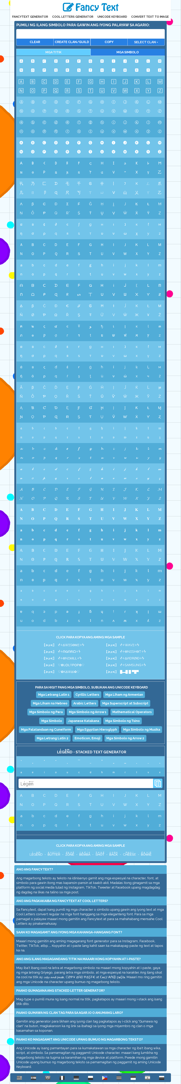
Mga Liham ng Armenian (124, 694)
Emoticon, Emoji (87, 738)
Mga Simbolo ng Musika (141, 729)
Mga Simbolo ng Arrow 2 (125, 738)
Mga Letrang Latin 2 (52, 738)
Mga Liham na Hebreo (50, 703)
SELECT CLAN (145, 42)
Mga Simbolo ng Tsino (122, 721)
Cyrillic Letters (87, 694)
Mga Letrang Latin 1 (53, 694)
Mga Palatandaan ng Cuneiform (46, 729)
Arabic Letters (84, 703)
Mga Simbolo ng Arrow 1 (87, 712)
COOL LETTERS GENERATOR (72, 16)
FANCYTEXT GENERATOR (30, 16)
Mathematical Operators (132, 712)
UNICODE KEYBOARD (112, 16)
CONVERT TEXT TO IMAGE (150, 16)
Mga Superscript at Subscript (125, 703)
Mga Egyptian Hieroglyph (97, 729)
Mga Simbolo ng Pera (46, 712)
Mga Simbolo (51, 721)
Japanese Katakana (83, 721)
